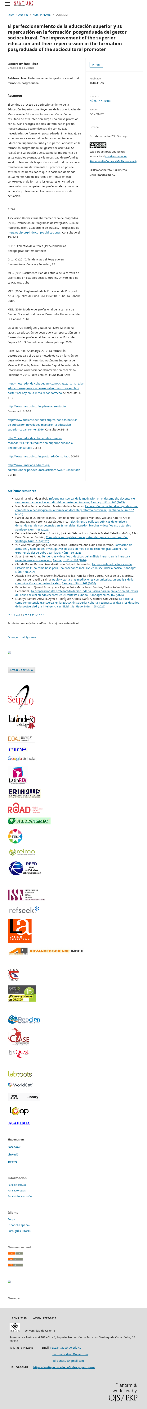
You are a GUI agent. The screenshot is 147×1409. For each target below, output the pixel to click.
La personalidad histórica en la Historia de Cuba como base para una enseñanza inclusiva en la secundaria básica (73, 566)
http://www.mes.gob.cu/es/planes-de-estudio (37, 406)
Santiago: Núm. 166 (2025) (108, 502)
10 (36, 614)
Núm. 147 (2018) (42, 14)
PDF (97, 65)
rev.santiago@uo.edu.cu (65, 1347)
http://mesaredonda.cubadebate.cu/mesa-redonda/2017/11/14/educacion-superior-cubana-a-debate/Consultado (41, 443)
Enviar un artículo (21, 670)
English (12, 1219)
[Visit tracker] (9, 653)
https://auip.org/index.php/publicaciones (34, 232)
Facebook (14, 1147)
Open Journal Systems (22, 637)
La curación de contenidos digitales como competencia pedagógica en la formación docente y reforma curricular (76, 508)
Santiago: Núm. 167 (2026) (107, 595)
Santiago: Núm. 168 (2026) (32, 529)
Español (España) (18, 1225)
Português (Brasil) (19, 1231)
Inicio (11, 14)
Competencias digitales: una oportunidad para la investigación (87, 537)
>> (42, 614)
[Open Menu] (7, 4)
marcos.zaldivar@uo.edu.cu (70, 1354)
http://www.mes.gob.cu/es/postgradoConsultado (39, 456)
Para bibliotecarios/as (20, 1196)
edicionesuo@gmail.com (68, 1360)
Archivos (23, 14)
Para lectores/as (17, 1184)
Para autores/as (17, 1190)
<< (9, 614)
